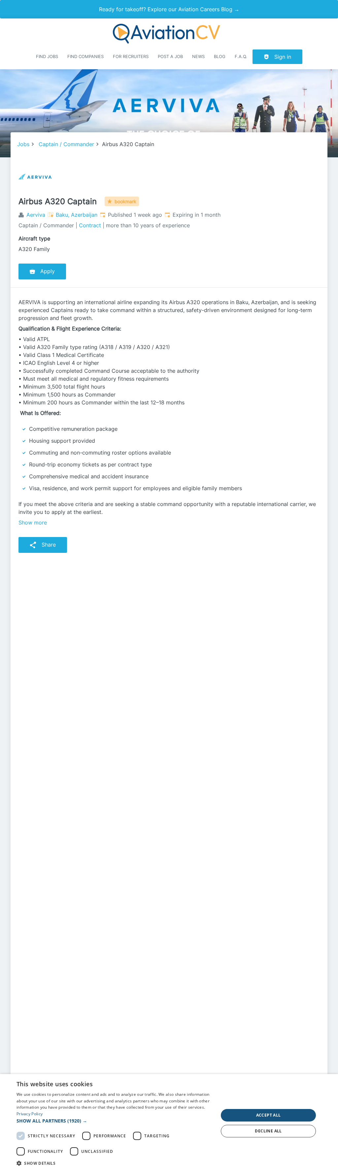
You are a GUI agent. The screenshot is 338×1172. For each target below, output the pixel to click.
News (198, 56)
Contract (90, 225)
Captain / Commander (66, 144)
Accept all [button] (268, 1115)
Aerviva (35, 214)
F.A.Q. (241, 56)
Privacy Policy (30, 1114)
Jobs (23, 144)
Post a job (170, 56)
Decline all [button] (268, 1131)
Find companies (85, 56)
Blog (219, 56)
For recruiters (131, 56)
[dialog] (169, 1123)
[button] (115, 1120)
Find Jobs (47, 56)
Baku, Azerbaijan (76, 214)
